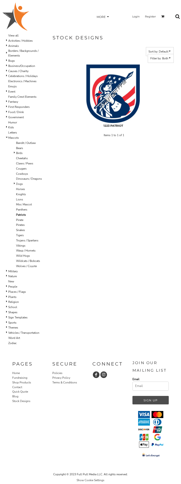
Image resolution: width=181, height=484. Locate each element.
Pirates (20, 225)
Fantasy (13, 102)
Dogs (19, 184)
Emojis (12, 86)
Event (11, 92)
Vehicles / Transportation (23, 333)
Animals (13, 46)
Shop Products (21, 382)
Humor (12, 122)
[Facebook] (96, 374)
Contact (17, 387)
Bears (19, 148)
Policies (57, 373)
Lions (19, 199)
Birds (19, 153)
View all (13, 35)
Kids (11, 127)
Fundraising (19, 378)
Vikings (20, 246)
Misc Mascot (24, 204)
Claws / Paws (24, 163)
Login (136, 16)
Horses (20, 189)
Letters (12, 132)
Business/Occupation (21, 66)
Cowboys (22, 174)
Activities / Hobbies (20, 41)
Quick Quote (20, 392)
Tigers (20, 235)
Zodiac (12, 343)
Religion (13, 302)
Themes (13, 327)
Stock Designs (21, 401)
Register (150, 16)
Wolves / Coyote (26, 266)
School (12, 307)
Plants (12, 297)
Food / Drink (16, 112)
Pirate (19, 220)
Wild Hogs (23, 256)
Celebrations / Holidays (23, 76)
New (11, 281)
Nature (12, 276)
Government (16, 117)
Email (136, 379)
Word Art (14, 338)
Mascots (13, 138)
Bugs (11, 61)
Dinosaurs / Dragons (29, 179)
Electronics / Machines (22, 81)
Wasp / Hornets (26, 250)
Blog (15, 396)
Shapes (12, 312)
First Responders (19, 107)
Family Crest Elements (22, 97)
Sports (12, 323)
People (12, 287)
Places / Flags (17, 292)
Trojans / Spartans (27, 240)
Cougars (21, 169)
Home (16, 373)
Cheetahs (22, 158)
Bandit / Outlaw (26, 143)
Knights (21, 194)
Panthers (21, 209)
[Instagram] (103, 374)
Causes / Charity (18, 71)
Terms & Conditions (64, 382)
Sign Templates (18, 317)
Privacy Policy (61, 378)
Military (13, 271)
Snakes (20, 230)
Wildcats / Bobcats (28, 261)
